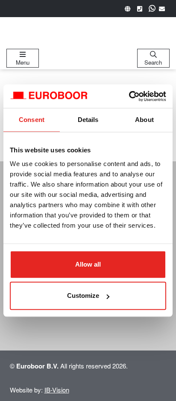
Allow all (88, 264)
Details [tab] (88, 119)
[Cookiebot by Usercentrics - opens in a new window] (128, 96)
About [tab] (144, 119)
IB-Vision (56, 389)
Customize (83, 295)
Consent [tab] (31, 119)
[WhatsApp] (152, 8)
